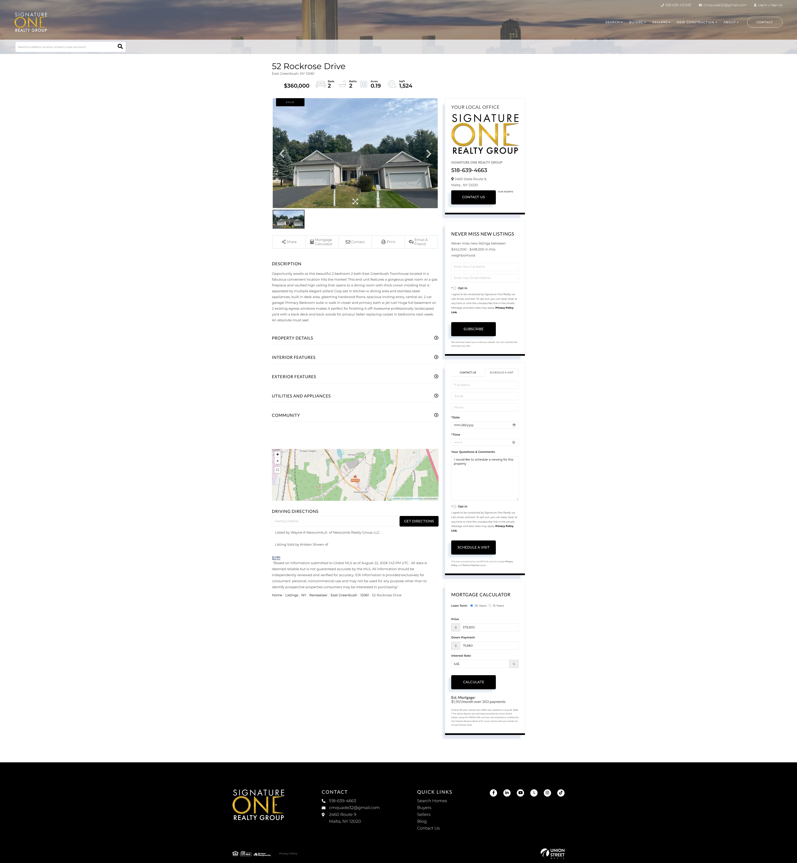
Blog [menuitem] (422, 821)
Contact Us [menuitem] (428, 828)
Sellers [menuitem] (423, 814)
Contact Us (473, 197)
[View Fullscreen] (277, 470)
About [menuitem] (730, 22)
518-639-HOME (678, 5)
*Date (455, 417)
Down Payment (463, 637)
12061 (364, 595)
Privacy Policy (288, 853)
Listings (291, 595)
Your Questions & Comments (473, 452)
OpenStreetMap (414, 498)
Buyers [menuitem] (424, 807)
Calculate (473, 682)
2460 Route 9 (345, 818)
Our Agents (505, 191)
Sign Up (776, 5)
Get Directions (419, 521)
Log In (762, 5)
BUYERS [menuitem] (636, 22)
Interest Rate (461, 656)
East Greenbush (344, 595)
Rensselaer (318, 595)
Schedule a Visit (501, 372)
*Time (455, 434)
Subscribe (473, 329)
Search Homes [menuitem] (432, 800)
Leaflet (396, 498)
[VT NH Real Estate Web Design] (553, 853)
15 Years (498, 606)
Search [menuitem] (612, 22)
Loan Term (459, 606)
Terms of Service (471, 565)
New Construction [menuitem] (695, 22)
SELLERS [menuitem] (659, 22)
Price (455, 619)
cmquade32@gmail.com (725, 5)
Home (277, 595)
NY (303, 595)
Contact (765, 22)
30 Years (480, 606)
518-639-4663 (469, 170)
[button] (120, 46)
